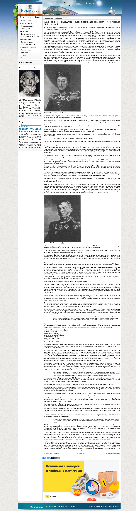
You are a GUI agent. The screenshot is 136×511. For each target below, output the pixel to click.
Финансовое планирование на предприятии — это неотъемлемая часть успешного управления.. (30, 127)
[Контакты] (93, 3)
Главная (90, 506)
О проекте (97, 506)
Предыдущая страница (51, 453)
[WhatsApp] (58, 458)
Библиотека (24, 52)
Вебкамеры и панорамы (28, 47)
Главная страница (49, 18)
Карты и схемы (26, 50)
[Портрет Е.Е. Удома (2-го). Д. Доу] (62, 111)
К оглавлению (81, 453)
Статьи (23, 58)
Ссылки (23, 55)
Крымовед (30, 10)
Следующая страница (113, 453)
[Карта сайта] (90, 3)
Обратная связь (114, 506)
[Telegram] (49, 458)
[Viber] (55, 458)
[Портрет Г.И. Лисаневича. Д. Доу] (62, 241)
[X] (52, 458)
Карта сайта (104, 506)
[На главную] (86, 3)
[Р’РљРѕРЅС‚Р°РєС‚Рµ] (43, 458)
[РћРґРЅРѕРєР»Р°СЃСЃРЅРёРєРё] (46, 458)
